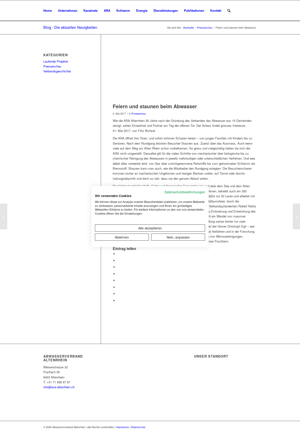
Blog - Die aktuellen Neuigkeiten (70, 27)
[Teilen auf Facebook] (118, 254)
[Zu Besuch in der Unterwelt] (296, 216)
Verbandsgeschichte (57, 71)
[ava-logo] (256, 10)
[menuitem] (47, 10)
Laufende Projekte (55, 61)
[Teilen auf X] (118, 260)
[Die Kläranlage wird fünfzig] (3, 216)
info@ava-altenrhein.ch (59, 387)
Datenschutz (138, 427)
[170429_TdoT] (185, 73)
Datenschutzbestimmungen (185, 192)
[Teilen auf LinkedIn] (118, 274)
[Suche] (228, 10)
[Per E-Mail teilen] (118, 300)
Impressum (122, 427)
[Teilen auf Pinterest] (118, 267)
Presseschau (138, 113)
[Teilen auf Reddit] (118, 293)
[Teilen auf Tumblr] (118, 280)
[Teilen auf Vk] (118, 287)
